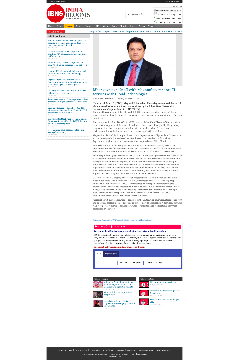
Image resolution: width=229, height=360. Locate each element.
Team (70, 350)
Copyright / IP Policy (128, 354)
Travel (132, 26)
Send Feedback (132, 350)
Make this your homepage (172, 1)
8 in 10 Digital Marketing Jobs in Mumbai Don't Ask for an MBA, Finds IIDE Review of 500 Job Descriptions (67, 121)
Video (150, 26)
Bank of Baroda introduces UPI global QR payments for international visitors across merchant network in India (68, 43)
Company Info (142, 354)
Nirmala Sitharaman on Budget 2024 (164, 301)
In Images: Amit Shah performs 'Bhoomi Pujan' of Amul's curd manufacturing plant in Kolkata (118, 284)
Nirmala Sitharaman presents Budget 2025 (118, 293)
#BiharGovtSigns (100, 220)
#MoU (111, 220)
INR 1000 (137, 262)
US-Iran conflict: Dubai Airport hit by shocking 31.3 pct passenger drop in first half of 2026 (67, 54)
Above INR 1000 (155, 262)
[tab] (99, 254)
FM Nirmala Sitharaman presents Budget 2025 (165, 292)
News (59, 26)
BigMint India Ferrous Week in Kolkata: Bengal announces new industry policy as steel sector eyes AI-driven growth (67, 82)
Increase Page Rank (114, 356)
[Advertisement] (68, 243)
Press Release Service (146, 350)
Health (123, 26)
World (106, 26)
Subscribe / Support (163, 350)
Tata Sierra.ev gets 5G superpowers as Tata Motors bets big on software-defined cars (68, 100)
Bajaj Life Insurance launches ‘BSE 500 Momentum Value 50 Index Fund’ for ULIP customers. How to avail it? (67, 110)
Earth (114, 26)
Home (51, 26)
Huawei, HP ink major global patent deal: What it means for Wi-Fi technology (67, 72)
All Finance (55, 32)
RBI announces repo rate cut (163, 282)
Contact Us (120, 350)
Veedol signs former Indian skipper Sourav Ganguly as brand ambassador (119, 303)
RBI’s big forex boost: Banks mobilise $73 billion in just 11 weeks (67, 92)
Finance (68, 26)
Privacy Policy (95, 350)
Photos (142, 26)
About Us (62, 350)
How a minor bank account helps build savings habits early (66, 131)
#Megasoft (118, 220)
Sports (78, 26)
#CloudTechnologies (143, 220)
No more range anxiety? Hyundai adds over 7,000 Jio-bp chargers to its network (67, 64)
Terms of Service (108, 350)
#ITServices (129, 220)
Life (97, 26)
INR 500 (123, 262)
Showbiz (89, 26)
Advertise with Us (81, 350)
